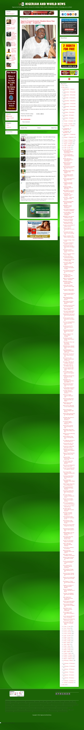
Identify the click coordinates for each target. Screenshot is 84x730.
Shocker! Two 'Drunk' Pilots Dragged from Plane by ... (68, 525)
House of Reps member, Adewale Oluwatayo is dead (68, 175)
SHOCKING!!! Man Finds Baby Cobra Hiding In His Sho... (69, 430)
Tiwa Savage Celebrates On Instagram (39, 711)
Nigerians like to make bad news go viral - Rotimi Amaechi (11, 22)
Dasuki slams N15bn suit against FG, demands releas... (68, 623)
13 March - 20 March (67, 656)
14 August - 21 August (68, 141)
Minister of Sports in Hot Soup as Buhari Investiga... (68, 335)
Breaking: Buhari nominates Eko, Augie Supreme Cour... (69, 167)
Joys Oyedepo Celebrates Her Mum (50, 706)
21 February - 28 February (69, 663)
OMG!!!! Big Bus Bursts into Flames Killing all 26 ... (68, 484)
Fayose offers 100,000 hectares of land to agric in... (68, 286)
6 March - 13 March (67, 658)
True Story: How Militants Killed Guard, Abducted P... (68, 594)
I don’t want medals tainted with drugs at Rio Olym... (68, 312)
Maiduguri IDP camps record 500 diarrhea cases (10, 28)
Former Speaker (8, 706)
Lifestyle (41, 701)
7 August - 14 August (67, 143)
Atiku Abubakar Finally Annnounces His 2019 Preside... (68, 521)
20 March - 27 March (67, 655)
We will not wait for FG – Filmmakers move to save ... (68, 327)
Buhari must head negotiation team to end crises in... (68, 551)
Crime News (62, 701)
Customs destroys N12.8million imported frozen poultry (68, 151)
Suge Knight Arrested (9, 711)
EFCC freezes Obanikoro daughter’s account (68, 243)
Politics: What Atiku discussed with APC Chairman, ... (67, 544)
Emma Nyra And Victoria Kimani (57, 704)
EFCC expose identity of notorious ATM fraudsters (69, 503)
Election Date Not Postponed (46, 704)
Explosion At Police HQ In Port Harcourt (71, 704)
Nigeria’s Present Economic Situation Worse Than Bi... (69, 454)
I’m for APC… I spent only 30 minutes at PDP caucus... (68, 198)
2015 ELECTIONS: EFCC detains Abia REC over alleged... (68, 399)
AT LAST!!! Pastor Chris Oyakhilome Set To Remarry (68, 462)
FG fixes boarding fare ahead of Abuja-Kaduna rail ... (68, 155)
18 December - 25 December (69, 92)
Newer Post (24, 128)
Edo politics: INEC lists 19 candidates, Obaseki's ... (68, 362)
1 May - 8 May (66, 644)
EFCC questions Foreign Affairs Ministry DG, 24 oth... (68, 570)
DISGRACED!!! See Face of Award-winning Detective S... (69, 315)
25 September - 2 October (69, 125)
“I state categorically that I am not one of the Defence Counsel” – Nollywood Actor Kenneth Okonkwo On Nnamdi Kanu (11, 36)
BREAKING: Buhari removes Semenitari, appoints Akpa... (68, 282)
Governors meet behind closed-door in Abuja (68, 220)
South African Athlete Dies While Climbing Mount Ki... (68, 492)
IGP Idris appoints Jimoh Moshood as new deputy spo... (68, 319)
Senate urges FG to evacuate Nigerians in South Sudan (68, 159)
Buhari (53, 701)
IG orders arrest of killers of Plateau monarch (68, 226)
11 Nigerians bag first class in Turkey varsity (68, 260)
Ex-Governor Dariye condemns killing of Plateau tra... (67, 422)
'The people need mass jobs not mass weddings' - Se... (68, 233)
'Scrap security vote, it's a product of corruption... (68, 444)
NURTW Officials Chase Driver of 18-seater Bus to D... (68, 437)
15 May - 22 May (67, 640)
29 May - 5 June (66, 637)
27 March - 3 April (67, 653)
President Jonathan (21, 709)
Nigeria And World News (30, 701)
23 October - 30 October (68, 115)
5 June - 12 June (67, 635)
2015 (63, 684)
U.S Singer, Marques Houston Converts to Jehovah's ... (68, 391)
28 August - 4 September (68, 137)
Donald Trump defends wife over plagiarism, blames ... (69, 469)
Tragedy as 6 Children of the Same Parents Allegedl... (68, 586)
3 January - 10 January (68, 682)
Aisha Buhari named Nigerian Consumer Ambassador (67, 609)
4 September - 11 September (69, 134)
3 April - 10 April (66, 651)
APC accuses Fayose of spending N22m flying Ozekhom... (68, 488)
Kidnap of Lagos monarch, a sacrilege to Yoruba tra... (68, 558)
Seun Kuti (71, 709)
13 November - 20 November (69, 106)
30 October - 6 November (68, 112)
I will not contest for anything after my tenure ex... (68, 229)
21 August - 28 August (68, 140)
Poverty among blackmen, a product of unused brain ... (68, 562)
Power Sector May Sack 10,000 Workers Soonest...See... (68, 537)
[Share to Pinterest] (43, 113)
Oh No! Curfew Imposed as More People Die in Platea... (68, 179)
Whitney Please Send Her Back (52, 711)
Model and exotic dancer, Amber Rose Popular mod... (68, 385)
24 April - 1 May (66, 646)
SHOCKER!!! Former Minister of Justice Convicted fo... (67, 206)
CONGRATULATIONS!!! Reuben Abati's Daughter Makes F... (68, 450)
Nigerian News (12, 701)
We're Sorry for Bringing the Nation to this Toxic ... (69, 466)
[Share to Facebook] (41, 113)
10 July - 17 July (66, 626)
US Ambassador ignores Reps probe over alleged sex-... (68, 246)
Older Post (54, 128)
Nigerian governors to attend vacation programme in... (67, 163)
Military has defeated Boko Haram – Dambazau (68, 279)
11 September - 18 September (67, 132)
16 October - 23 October (68, 118)
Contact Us (8, 127)
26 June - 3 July (66, 630)
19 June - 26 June (67, 631)
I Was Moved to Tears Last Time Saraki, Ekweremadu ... (68, 343)
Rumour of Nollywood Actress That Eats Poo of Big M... (68, 590)
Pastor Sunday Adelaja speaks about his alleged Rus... (68, 605)
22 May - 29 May (67, 638)
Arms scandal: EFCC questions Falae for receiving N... (67, 566)
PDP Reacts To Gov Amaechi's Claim (12, 709)
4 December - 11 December (69, 97)
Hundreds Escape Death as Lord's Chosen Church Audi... (69, 294)
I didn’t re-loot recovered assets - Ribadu (68, 309)
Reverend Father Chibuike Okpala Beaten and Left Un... (68, 574)
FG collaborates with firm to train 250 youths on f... (69, 441)
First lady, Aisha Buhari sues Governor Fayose (68, 257)
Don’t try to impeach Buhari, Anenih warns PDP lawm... (69, 323)
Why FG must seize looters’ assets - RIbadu (68, 254)
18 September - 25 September (67, 129)
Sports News (57, 701)
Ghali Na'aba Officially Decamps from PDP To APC (20, 706)
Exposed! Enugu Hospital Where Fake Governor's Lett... (68, 529)
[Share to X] (40, 113)
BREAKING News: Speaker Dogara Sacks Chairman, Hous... (69, 347)
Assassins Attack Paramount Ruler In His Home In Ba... (68, 458)
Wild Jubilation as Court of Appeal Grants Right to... (68, 191)
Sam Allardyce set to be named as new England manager (68, 267)
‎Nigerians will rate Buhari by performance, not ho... (69, 620)
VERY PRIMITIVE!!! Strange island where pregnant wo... (68, 598)
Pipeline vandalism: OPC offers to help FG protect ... (68, 237)
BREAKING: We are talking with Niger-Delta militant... (68, 171)
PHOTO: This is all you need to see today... (13, 44)
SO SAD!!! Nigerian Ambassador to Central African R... (68, 509)
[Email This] (37, 113)
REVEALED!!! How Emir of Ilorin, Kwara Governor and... (68, 355)
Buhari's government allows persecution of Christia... (69, 602)
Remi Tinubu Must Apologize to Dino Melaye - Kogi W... (69, 481)
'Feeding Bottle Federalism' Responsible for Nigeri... (68, 388)
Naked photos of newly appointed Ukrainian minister (37, 169)
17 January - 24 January (68, 677)
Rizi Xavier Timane (66, 709)
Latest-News (29, 115)
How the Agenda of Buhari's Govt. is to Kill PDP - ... (69, 617)
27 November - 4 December (69, 100)
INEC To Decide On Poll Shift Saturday (36, 706)
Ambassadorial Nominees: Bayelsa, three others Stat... (68, 331)
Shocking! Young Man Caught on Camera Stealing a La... (67, 513)
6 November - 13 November (69, 109)
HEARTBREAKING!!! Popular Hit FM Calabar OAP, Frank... (68, 351)
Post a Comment (26, 121)
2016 (63, 87)
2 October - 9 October (68, 123)
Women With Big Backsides (62, 711)
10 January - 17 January (68, 680)
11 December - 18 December (69, 94)
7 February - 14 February (68, 669)
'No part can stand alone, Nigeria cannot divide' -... (68, 541)
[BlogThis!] (38, 113)
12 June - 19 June (67, 633)
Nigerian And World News (20, 701)
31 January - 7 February (68, 672)
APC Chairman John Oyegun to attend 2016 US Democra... (68, 359)
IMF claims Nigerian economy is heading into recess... (68, 496)
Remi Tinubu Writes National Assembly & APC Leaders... (69, 473)
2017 (63, 85)
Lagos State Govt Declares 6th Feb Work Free (64, 706)
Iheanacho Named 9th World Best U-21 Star (68, 223)
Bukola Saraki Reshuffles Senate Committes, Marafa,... (68, 202)
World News (49, 701)
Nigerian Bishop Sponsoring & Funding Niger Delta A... (69, 414)
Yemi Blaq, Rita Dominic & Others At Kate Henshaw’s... (68, 418)
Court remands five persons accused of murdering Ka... (69, 271)
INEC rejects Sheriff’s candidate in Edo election (69, 555)
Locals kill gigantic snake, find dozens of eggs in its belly (38, 163)
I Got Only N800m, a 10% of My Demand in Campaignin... (68, 213)
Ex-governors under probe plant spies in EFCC (68, 447)
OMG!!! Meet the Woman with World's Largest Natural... (68, 302)
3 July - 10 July (66, 628)
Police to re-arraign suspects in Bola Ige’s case (68, 395)
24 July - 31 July (66, 147)
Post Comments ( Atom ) (41, 131)
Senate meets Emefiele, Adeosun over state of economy (68, 500)
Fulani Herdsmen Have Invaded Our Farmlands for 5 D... (68, 517)
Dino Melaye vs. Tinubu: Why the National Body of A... (69, 582)
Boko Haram (67, 701)
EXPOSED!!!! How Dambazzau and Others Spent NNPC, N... (68, 380)
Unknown (10, 116)
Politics (45, 701)
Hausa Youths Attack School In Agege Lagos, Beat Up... (68, 410)
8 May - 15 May (66, 642)
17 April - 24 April (67, 647)
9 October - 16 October (68, 120)
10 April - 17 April (67, 649)
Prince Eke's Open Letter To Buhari (56, 709)
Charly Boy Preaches (9, 704)
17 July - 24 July (66, 149)
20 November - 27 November (69, 103)
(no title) (13, 62)
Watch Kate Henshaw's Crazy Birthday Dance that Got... (68, 298)
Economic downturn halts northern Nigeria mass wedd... (68, 368)
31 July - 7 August (67, 145)
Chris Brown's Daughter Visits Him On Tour (21, 704)
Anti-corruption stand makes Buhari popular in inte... (68, 613)
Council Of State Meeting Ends (35, 704)
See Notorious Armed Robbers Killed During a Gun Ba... (68, 339)
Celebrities (37, 701)
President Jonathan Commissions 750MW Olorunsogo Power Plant (37, 709)
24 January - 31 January (68, 674)
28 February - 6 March (68, 660)
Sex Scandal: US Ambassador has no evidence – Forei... (67, 194)
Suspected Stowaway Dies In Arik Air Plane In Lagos (23, 711)
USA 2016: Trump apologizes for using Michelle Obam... (67, 275)
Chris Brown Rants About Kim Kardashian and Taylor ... (68, 477)
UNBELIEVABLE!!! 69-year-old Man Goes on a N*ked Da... (68, 533)
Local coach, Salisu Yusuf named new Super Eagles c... (68, 263)
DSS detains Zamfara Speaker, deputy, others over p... (68, 251)
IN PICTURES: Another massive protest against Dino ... (68, 372)
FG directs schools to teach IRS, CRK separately (68, 306)
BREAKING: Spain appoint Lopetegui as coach (68, 217)
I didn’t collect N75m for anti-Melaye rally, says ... (68, 365)
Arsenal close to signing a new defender (68, 548)
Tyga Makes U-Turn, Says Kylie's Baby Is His (13, 50)
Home (39, 128)
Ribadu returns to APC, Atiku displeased (68, 403)
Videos (71, 701)
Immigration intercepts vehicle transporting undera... (67, 183)
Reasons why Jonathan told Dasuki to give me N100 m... (69, 578)
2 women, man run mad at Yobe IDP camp (68, 506)
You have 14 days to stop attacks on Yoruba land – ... (68, 290)
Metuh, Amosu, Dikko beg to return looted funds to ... (68, 406)
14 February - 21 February (69, 666)
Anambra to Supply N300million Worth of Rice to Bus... (68, 187)
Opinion (74, 701)
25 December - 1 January (68, 89)
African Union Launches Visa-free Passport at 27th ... (68, 426)
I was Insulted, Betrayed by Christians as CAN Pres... (69, 210)
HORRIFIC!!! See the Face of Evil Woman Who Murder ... (68, 376)
